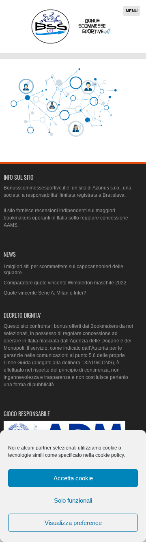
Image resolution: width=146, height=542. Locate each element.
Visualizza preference (73, 522)
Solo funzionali (73, 500)
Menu (131, 11)
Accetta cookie (73, 478)
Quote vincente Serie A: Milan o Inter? (45, 293)
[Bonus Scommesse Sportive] (71, 43)
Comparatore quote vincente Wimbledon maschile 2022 (65, 283)
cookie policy (109, 455)
